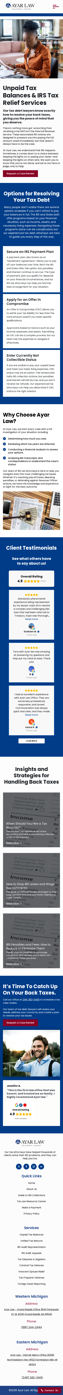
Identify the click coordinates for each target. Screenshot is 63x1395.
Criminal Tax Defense (31, 1265)
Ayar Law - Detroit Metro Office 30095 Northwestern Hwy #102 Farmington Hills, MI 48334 (32, 1359)
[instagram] (34, 1166)
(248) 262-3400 (32, 1377)
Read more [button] (31, 619)
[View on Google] (31, 626)
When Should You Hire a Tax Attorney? (26, 825)
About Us (31, 1189)
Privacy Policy (31, 1213)
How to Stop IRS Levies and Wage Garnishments (30, 886)
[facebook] (26, 1166)
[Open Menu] (55, 6)
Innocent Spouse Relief (31, 1271)
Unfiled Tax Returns (32, 1241)
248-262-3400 (31, 999)
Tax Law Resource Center (31, 1201)
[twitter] (19, 1166)
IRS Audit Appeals (31, 1253)
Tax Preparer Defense (31, 1277)
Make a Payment (31, 1207)
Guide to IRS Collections (31, 1195)
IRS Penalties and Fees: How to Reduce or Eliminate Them (28, 946)
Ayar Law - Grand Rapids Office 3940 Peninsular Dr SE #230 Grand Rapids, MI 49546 (31, 1312)
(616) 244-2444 (31, 1327)
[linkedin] (41, 1166)
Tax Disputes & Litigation (31, 1259)
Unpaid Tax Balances (32, 1234)
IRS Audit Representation (31, 1247)
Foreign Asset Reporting (31, 1284)
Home (31, 1183)
